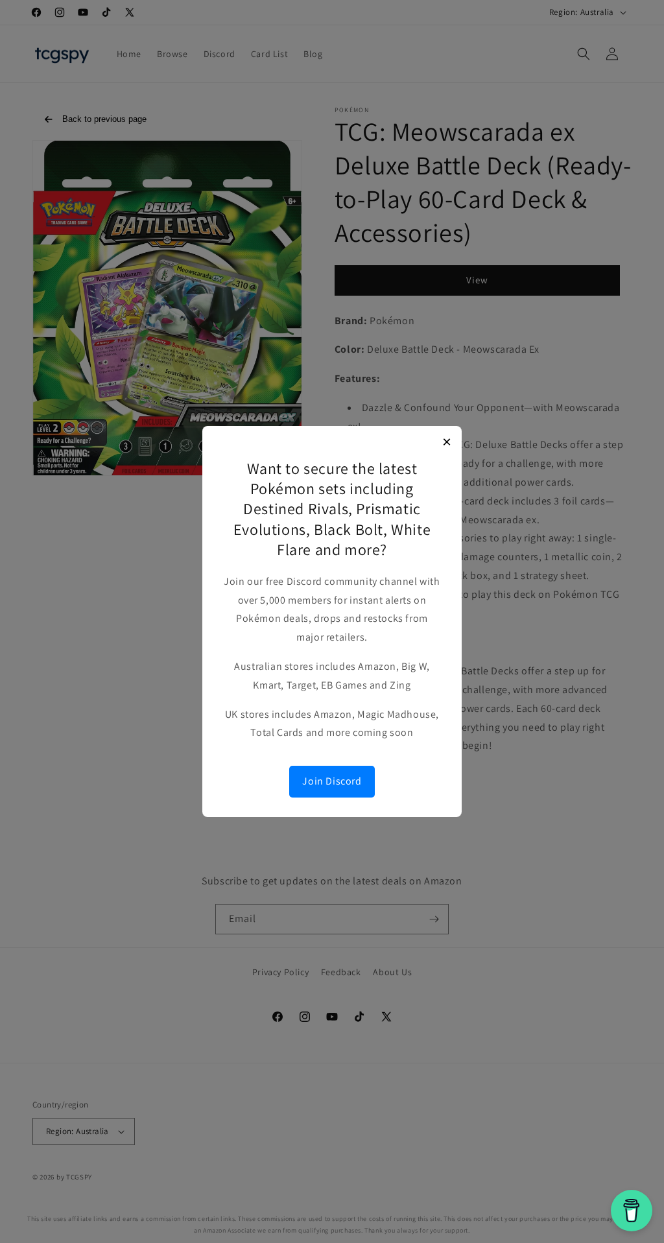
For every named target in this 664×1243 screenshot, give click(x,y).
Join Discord (331, 781)
